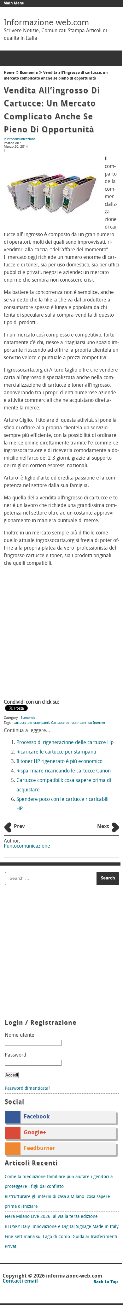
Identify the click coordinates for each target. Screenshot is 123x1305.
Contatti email (20, 1281)
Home (9, 73)
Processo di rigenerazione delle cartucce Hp (65, 742)
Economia (29, 73)
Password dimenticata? (27, 1088)
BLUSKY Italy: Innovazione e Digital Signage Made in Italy (62, 1227)
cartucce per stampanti (31, 723)
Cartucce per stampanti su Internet (78, 723)
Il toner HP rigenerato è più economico (59, 761)
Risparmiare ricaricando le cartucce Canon (63, 771)
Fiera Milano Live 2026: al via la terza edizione (51, 1216)
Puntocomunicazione (20, 139)
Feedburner (39, 1149)
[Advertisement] (61, 633)
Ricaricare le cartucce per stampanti (56, 752)
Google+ (35, 1133)
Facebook (37, 1117)
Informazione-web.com (46, 23)
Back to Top (105, 1282)
